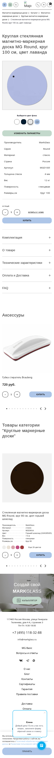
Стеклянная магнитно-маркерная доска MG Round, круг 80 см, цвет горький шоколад (25, 515)
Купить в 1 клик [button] (36, 212)
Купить (40, 394)
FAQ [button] (5, 288)
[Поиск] (16, 5)
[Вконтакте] (21, 660)
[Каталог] (4, 5)
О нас (27, 669)
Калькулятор (29, 600)
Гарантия (27, 689)
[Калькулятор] (10, 5)
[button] (44, 5)
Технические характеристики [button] (22, 262)
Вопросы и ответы (27, 653)
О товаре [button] (8, 250)
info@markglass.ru (27, 639)
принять (27, 751)
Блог (27, 674)
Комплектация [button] (12, 237)
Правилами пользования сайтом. (25, 744)
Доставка (27, 703)
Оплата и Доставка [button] (15, 275)
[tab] (6, 408)
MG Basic (27, 648)
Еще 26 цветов (34, 547)
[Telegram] (27, 660)
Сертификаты (27, 684)
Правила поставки (27, 694)
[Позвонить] (38, 5)
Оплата (27, 708)
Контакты (27, 679)
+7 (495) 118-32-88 (27, 632)
